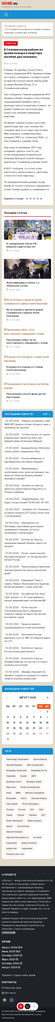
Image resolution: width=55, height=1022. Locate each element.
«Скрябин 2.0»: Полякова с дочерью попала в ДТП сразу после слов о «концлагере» (27, 512)
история (37, 837)
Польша (10, 809)
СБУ (32, 809)
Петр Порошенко (30, 804)
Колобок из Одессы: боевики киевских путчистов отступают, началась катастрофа (26, 661)
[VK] (11, 1000)
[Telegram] (4, 1000)
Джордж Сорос (14, 781)
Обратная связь (13, 988)
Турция (20, 815)
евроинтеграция (14, 832)
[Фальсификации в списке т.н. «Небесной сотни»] (27, 269)
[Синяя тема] (34, 1006)
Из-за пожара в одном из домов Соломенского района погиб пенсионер (24, 312)
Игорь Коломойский (30, 787)
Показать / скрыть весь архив (18, 975)
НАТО (23, 798)
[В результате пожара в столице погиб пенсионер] (27, 359)
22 (40, 728)
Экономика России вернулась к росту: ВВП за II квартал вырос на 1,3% (27, 637)
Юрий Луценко (35, 821)
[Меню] (6, 14)
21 (34, 728)
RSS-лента (10, 993)
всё (45, 414)
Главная (11, 26)
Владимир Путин (39, 770)
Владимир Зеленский (16, 770)
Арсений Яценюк (14, 765)
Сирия (9, 815)
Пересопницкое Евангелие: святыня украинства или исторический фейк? (27, 570)
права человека (29, 843)
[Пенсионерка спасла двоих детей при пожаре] (27, 386)
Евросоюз (11, 787)
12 (20, 722)
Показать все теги (15, 854)
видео (9, 826)
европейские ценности (17, 837)
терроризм (27, 848)
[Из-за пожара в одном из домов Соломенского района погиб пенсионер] (27, 302)
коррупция (11, 843)
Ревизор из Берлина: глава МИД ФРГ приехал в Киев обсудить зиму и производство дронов (27, 424)
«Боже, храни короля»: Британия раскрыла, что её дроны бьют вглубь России (26, 556)
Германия (10, 776)
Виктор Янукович (35, 765)
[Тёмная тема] (27, 1006)
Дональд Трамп (33, 781)
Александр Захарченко (17, 759)
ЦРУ (43, 815)
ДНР (33, 776)
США (41, 809)
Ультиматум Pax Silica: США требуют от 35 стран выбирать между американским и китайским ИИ (24, 597)
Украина (33, 815)
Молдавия (11, 798)
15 (40, 722)
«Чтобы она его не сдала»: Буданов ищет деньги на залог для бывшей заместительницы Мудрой (27, 437)
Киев (8, 793)
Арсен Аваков (40, 759)
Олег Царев (11, 804)
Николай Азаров (39, 798)
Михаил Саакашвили (34, 793)
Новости (22, 26)
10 (7, 722)
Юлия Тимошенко (14, 821)
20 (27, 728)
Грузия (23, 776)
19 (20, 728)
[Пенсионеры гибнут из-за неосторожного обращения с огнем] (27, 332)
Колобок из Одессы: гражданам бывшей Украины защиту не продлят (25, 543)
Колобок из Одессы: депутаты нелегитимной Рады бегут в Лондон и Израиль (25, 488)
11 (14, 722)
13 (27, 722)
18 (14, 728)
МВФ (18, 793)
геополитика (23, 826)
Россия (21, 809)
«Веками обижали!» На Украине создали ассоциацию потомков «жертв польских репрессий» (26, 675)
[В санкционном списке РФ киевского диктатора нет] (27, 230)
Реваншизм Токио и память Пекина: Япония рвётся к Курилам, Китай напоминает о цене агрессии (27, 583)
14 (34, 722)
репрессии (11, 848)
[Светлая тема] (21, 1006)
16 (47, 722)
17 (8, 728)
